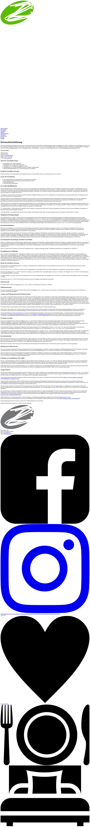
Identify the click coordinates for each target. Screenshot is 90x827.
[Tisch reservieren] (45, 764)
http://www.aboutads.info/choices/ (17, 314)
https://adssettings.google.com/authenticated (70, 398)
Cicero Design (5, 703)
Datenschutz (49, 614)
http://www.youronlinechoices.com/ (41, 314)
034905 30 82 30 (8, 434)
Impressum (54, 614)
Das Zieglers (3, 129)
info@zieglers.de (8, 158)
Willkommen (3, 614)
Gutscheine (3, 134)
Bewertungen (4, 136)
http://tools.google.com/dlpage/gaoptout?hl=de (11, 394)
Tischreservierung (4, 133)
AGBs (58, 614)
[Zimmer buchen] (45, 825)
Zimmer (2, 132)
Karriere (2, 137)
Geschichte (3, 131)
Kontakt (2, 138)
